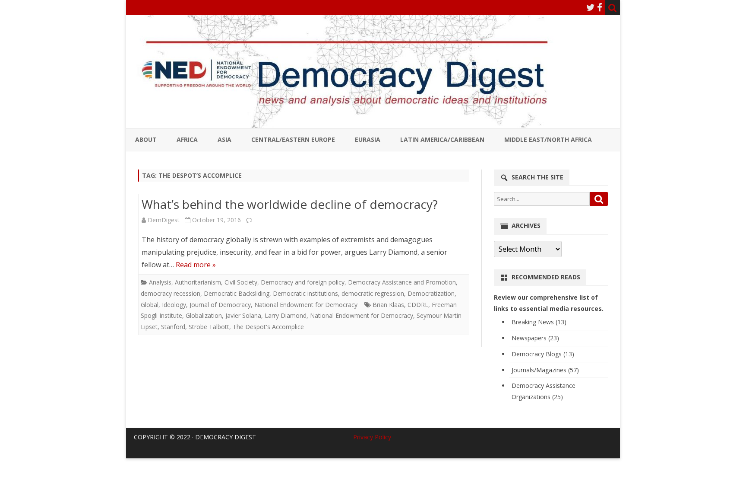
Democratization (431, 293)
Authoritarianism (198, 282)
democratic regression (372, 293)
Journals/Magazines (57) (545, 370)
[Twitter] (590, 7)
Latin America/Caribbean (442, 139)
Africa (187, 139)
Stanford (173, 327)
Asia (224, 139)
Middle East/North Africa (548, 139)
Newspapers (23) (535, 338)
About (146, 139)
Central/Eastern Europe (293, 139)
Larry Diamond (286, 315)
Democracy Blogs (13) (543, 354)
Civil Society (240, 282)
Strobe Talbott (209, 327)
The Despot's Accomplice (268, 327)
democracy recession (170, 293)
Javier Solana (243, 315)
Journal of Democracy (220, 305)
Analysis (160, 282)
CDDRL (418, 305)
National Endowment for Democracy (305, 305)
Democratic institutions (305, 293)
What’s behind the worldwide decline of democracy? (290, 204)
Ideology (174, 305)
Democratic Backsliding (236, 293)
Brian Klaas (388, 305)
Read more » (196, 264)
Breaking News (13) (539, 322)
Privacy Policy (372, 437)
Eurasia (367, 139)
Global (149, 305)
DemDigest (164, 220)
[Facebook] (599, 7)
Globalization (204, 315)
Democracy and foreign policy (303, 282)
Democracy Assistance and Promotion (402, 282)
